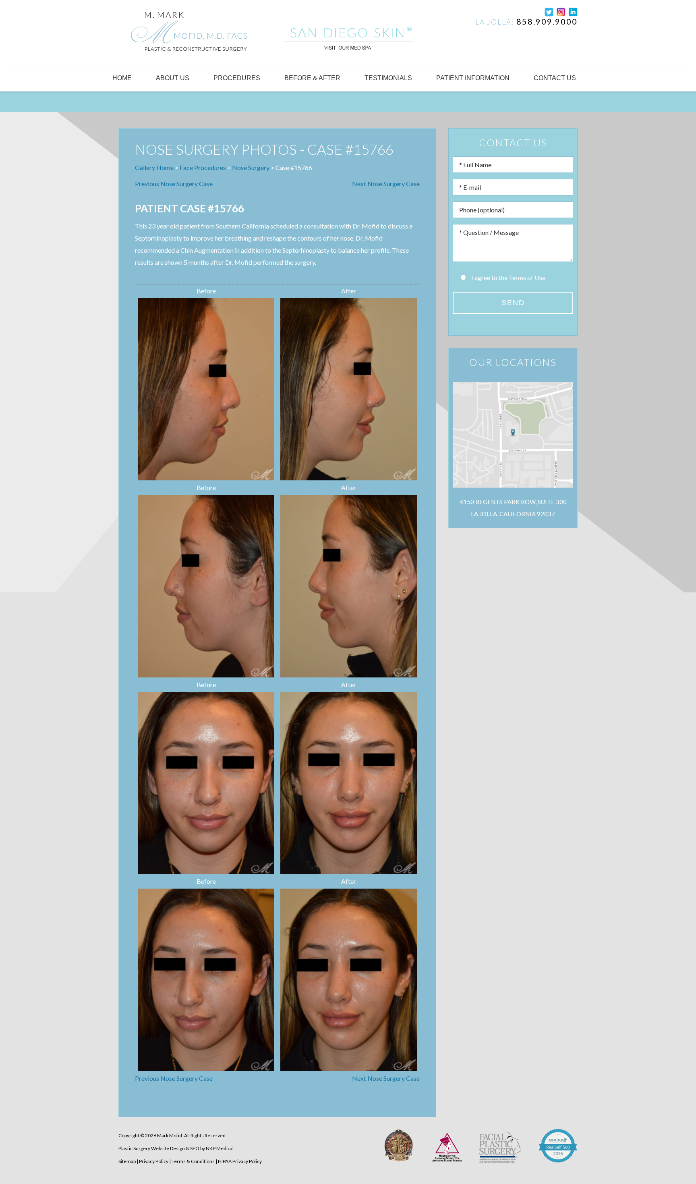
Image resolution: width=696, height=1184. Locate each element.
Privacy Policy (153, 1161)
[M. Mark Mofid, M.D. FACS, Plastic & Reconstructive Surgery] (184, 34)
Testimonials (388, 78)
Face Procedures (203, 167)
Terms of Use (527, 277)
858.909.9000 (547, 21)
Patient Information (473, 78)
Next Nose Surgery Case (386, 183)
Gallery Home (154, 167)
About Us (172, 78)
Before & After (312, 78)
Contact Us (555, 78)
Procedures (236, 78)
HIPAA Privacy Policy (240, 1161)
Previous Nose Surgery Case (174, 183)
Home (122, 78)
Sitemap (127, 1161)
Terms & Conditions (193, 1161)
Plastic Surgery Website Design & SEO (158, 1148)
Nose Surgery (250, 167)
